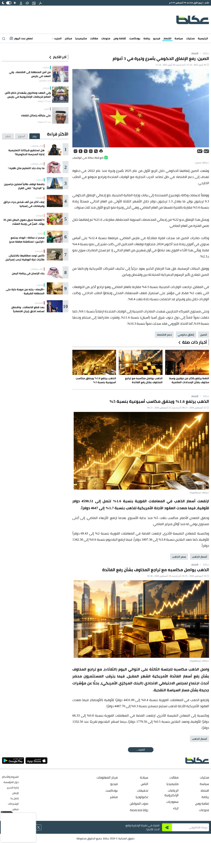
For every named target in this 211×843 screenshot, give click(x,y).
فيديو (156, 38)
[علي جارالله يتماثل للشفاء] (60, 115)
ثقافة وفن (119, 38)
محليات (190, 38)
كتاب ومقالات (36, 146)
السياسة (39, 251)
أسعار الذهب (199, 556)
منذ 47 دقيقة (44, 122)
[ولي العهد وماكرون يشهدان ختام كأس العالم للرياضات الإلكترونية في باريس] (60, 94)
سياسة (179, 38)
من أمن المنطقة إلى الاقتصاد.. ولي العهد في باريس (30, 74)
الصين (203, 334)
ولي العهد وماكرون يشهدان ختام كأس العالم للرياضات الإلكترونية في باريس (28, 95)
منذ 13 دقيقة (44, 101)
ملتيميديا (81, 38)
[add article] (33, 3)
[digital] (40, 3)
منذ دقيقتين (45, 80)
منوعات (105, 38)
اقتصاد (167, 38)
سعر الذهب (179, 556)
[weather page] (27, 3)
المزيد (58, 38)
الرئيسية (203, 38)
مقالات (94, 38)
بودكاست (134, 38)
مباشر (68, 38)
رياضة (146, 38)
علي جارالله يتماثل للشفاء (36, 115)
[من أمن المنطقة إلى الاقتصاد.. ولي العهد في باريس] (60, 74)
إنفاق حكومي (186, 334)
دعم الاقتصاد (164, 334)
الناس (46, 109)
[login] (21, 3)
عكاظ (204, 53)
